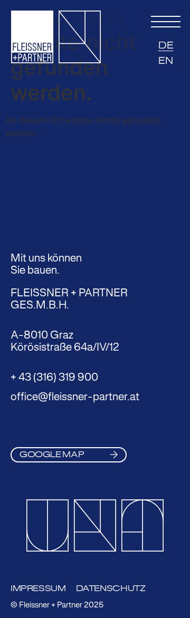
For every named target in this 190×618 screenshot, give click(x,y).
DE (166, 45)
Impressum (38, 588)
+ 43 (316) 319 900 (54, 377)
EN (165, 60)
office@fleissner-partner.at (75, 396)
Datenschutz (111, 588)
